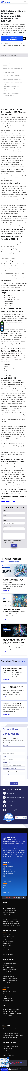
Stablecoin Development (9, 969)
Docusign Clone (7, 945)
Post (14, 545)
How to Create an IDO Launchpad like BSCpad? (12, 83)
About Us (5, 890)
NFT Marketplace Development (11, 1009)
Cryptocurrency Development (10, 963)
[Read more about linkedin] (9, 1063)
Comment (6, 532)
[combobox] (4, 759)
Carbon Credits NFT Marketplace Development (11, 1019)
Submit (14, 783)
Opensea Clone (7, 934)
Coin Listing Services (8, 1053)
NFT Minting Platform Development (12, 1013)
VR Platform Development (10, 1037)
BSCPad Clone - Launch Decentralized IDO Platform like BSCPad (12, 69)
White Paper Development (10, 1051)
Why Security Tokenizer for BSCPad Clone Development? (12, 94)
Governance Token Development (11, 923)
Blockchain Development (9, 991)
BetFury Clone (6, 947)
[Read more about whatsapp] (2, 323)
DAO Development (8, 1000)
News (4, 887)
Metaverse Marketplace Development (13, 1035)
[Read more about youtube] (18, 1063)
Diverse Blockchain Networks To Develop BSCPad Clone (11, 87)
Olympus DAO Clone (8, 939)
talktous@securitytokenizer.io (14, 869)
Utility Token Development (10, 917)
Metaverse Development (9, 1029)
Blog (6, 55)
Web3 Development (8, 998)
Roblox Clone (6, 952)
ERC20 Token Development (10, 906)
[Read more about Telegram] (2, 329)
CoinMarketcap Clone (8, 941)
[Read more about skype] (2, 326)
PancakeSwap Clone (8, 936)
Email (4, 515)
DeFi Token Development (9, 914)
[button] (5, 765)
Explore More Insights (10, 561)
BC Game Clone (7, 950)
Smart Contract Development (11, 1046)
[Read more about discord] (21, 1063)
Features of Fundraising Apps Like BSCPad (11, 76)
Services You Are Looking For (10, 768)
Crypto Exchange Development (11, 974)
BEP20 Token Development (10, 908)
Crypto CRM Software (8, 976)
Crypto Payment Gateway (10, 978)
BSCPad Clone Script (8, 72)
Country (5, 520)
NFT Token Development (9, 912)
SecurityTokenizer (10, 871)
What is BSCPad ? (7, 91)
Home (2, 55)
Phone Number (7, 526)
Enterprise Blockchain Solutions (11, 996)
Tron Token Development (9, 910)
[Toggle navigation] (25, 1)
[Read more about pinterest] (15, 1063)
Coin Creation (6, 965)
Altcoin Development (8, 967)
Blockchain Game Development (11, 994)
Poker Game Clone (8, 954)
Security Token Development (10, 919)
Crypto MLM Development (10, 980)
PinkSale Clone (7, 943)
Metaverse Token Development (11, 1033)
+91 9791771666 (10, 866)
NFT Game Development (9, 1011)
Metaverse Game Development (11, 1031)
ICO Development (7, 1048)
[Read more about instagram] (12, 1063)
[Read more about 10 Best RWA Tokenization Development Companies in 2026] (14, 600)
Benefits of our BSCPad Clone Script (12, 79)
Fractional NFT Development (10, 1016)
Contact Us (6, 892)
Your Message (6, 774)
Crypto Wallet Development (10, 972)
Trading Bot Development (10, 982)
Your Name (5, 745)
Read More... (6, 590)
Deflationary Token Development (11, 921)
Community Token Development (11, 925)
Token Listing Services (8, 1055)
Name (4, 510)
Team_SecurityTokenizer (12, 876)
